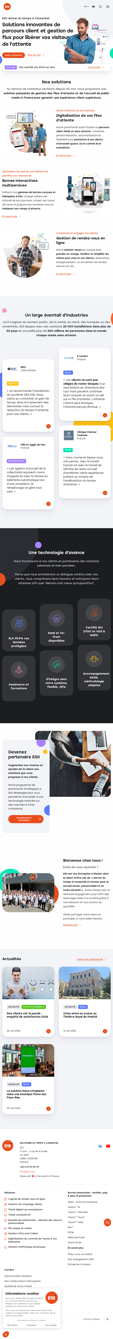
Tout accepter (51, 1325)
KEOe (71, 1232)
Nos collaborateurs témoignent (22, 1281)
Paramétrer (32, 1325)
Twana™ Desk (75, 1222)
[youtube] (108, 1146)
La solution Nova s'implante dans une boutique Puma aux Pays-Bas (26, 1094)
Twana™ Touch (76, 1217)
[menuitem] (86, 6)
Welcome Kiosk (76, 1237)
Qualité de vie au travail (18, 1286)
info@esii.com (27, 1171)
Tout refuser (12, 1325)
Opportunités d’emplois (18, 1276)
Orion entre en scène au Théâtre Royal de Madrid (80, 1015)
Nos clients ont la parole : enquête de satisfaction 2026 (27, 1015)
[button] (5, 1334)
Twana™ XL (74, 1207)
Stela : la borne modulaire (82, 1202)
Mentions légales (91, 1319)
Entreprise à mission (79, 1264)
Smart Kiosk (74, 1242)
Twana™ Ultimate (78, 1212)
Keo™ (71, 1227)
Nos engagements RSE (81, 1259)
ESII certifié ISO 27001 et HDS (37, 67)
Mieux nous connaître (80, 1254)
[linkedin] (100, 1146)
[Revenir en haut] (107, 1319)
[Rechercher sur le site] (100, 6)
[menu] (108, 7)
